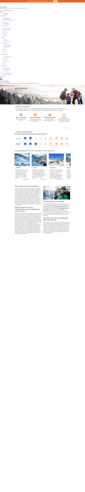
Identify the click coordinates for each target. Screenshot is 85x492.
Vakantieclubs (5, 35)
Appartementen (6, 33)
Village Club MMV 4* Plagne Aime (59, 206)
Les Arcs (4, 50)
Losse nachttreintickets (7, 20)
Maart (4, 62)
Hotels (4, 34)
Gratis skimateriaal (6, 69)
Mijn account (5, 14)
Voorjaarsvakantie (6, 61)
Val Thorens (5, 47)
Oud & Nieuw (5, 59)
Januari (4, 60)
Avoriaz (4, 52)
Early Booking (5, 70)
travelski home (7, 29)
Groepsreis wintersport (6, 72)
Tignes (4, 49)
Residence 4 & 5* (6, 30)
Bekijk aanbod (66, 127)
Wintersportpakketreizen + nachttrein (10, 19)
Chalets (4, 31)
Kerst (4, 58)
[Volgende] (73, 167)
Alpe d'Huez (5, 51)
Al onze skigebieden (7, 46)
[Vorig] (12, 167)
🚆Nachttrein (4, 22)
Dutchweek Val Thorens (7, 41)
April (4, 64)
